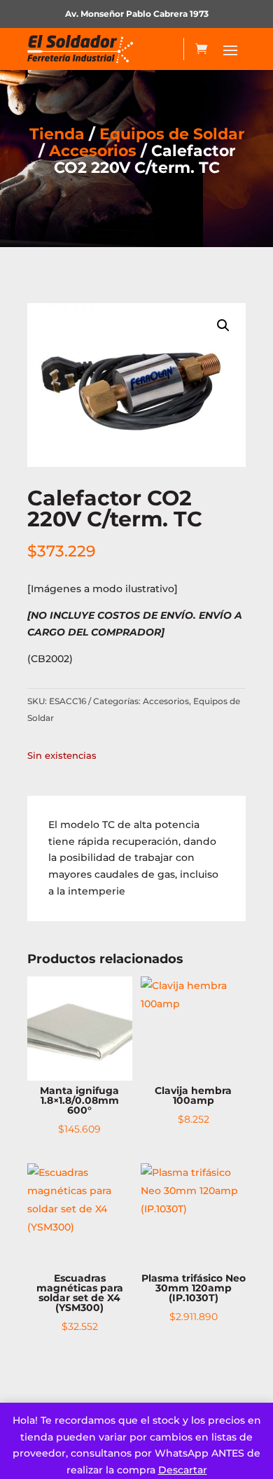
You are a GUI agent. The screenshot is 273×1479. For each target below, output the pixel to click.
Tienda (57, 134)
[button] (223, 325)
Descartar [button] (182, 1470)
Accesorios (92, 150)
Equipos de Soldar (171, 134)
